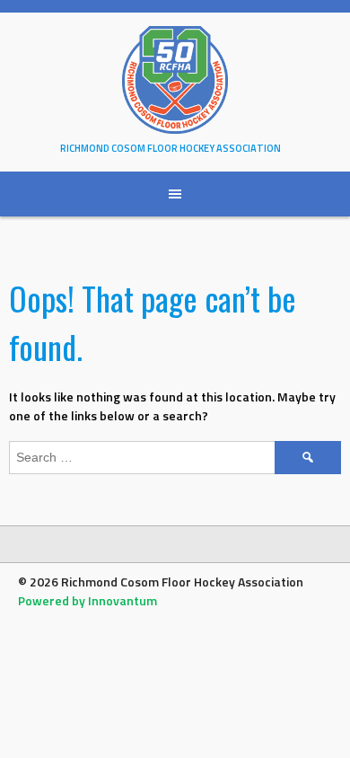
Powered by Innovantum (87, 600)
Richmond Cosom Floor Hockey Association (170, 148)
